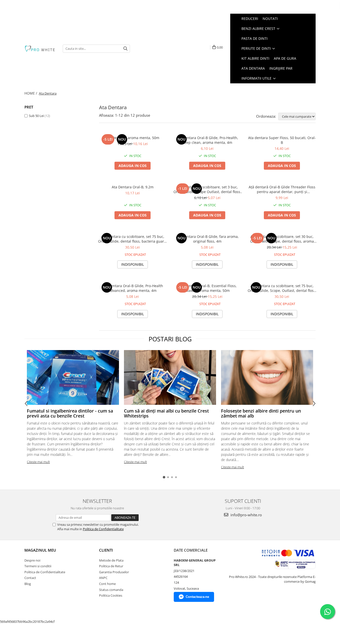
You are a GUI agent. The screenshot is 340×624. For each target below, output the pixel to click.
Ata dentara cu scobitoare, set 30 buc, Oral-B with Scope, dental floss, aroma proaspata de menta (282, 239)
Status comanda (111, 589)
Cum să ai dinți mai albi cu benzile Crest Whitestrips (166, 413)
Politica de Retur (111, 566)
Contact (30, 577)
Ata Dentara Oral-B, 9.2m (133, 187)
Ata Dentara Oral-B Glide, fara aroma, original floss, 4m (207, 239)
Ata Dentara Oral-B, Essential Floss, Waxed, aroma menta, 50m (207, 288)
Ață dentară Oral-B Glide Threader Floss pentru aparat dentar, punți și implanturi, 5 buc (282, 189)
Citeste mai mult (38, 462)
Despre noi (32, 560)
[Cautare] (125, 49)
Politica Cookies (110, 595)
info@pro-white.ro (245, 514)
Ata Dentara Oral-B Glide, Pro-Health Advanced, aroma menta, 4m (132, 288)
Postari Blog (170, 339)
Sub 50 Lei (36, 115)
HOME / (31, 93)
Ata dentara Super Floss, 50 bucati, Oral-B (282, 140)
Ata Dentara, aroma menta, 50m (132, 137)
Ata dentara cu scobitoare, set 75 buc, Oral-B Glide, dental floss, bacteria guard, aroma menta (132, 239)
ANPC (103, 577)
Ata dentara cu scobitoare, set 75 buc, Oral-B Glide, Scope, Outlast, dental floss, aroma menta (282, 288)
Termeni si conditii (37, 566)
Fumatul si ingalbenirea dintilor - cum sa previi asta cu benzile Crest (70, 413)
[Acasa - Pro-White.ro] (39, 48)
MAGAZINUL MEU (40, 550)
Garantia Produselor (114, 572)
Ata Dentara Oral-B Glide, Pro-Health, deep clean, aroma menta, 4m (207, 140)
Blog (27, 583)
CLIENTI (106, 550)
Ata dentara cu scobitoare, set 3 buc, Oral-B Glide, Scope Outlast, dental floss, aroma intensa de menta (207, 189)
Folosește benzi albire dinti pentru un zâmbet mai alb (261, 413)
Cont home (107, 583)
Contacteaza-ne (197, 597)
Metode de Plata (111, 560)
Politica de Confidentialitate (103, 529)
